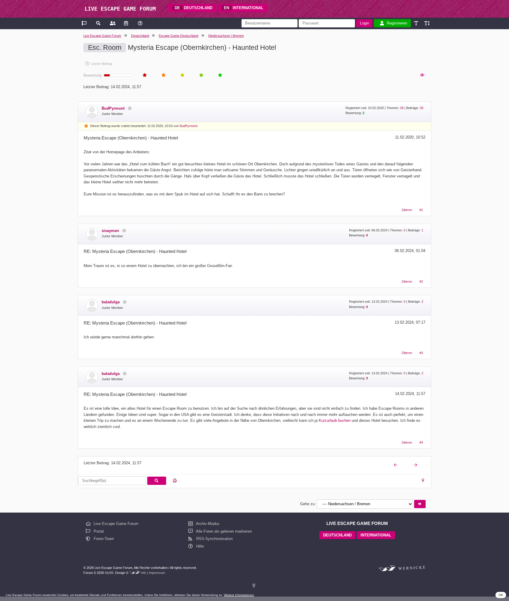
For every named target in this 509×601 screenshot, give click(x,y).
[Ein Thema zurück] (395, 465)
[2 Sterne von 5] (163, 75)
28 (402, 108)
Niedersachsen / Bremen (226, 35)
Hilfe (199, 546)
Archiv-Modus (207, 523)
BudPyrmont (188, 126)
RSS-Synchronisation (214, 538)
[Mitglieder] (112, 23)
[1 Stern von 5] (144, 75)
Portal (98, 531)
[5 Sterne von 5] (219, 75)
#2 (421, 281)
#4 (421, 442)
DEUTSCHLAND (193, 8)
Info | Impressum (153, 572)
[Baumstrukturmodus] (421, 75)
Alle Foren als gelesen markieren (223, 531)
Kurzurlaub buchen (335, 420)
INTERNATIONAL (244, 8)
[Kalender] (126, 23)
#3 (421, 353)
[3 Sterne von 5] (182, 75)
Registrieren (397, 23)
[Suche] (98, 23)
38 (421, 108)
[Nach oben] (423, 481)
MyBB (109, 572)
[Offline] (129, 108)
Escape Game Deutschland (178, 35)
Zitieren (406, 210)
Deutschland (140, 35)
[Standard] (416, 23)
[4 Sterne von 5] (200, 75)
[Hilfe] (140, 23)
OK (501, 595)
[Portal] (85, 23)
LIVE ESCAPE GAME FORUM (120, 9)
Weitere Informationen (239, 595)
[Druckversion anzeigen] (174, 481)
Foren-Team (103, 538)
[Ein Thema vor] (415, 465)
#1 (421, 210)
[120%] (426, 23)
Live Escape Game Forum (102, 35)
